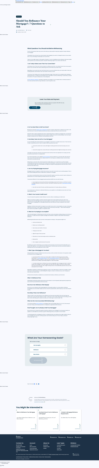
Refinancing (19, 16)
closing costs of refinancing (41, 129)
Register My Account (34, 449)
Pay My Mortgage (33, 448)
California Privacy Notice (33, 456)
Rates (41, 2)
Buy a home (36, 354)
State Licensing (48, 456)
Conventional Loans (61, 445)
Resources (55, 2)
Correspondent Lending (75, 445)
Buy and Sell (18, 2)
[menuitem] (50, 466)
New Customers (33, 446)
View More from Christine (39, 401)
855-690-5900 (19, 445)
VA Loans (59, 448)
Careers (45, 448)
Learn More (33, 428)
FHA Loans (59, 446)
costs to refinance (39, 303)
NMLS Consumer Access (53, 454)
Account (63, 2)
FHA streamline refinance (54, 258)
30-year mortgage (46, 156)
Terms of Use (41, 456)
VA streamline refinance (42, 258)
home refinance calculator (33, 79)
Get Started (34, 107)
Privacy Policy (25, 456)
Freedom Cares (46, 446)
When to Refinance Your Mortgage (26, 412)
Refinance (27, 2)
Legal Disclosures (19, 456)
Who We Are (45, 445)
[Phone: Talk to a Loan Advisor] (70, 2)
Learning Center (45, 2)
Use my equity (37, 345)
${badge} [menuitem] (5, 463)
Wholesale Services (74, 446)
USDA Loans (59, 449)
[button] (7, 10)
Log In (73, 2)
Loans (34, 2)
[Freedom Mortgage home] (19, 0)
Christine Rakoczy (22, 30)
